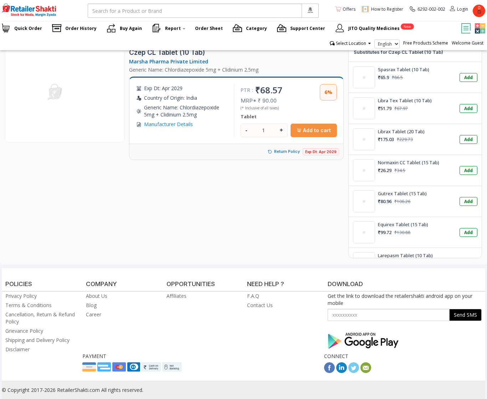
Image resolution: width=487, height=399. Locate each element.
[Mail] (365, 371)
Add (468, 77)
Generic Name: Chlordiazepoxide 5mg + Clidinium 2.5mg (193, 69)
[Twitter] (353, 371)
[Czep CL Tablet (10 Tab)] (55, 134)
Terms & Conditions (28, 305)
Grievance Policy (24, 330)
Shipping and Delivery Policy (37, 340)
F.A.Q (253, 295)
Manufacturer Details (168, 124)
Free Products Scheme (425, 43)
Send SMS (465, 314)
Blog (91, 305)
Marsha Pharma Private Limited (168, 61)
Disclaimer (17, 349)
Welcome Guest (467, 43)
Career (93, 314)
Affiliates (176, 295)
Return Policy (287, 151)
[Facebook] (329, 371)
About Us (96, 295)
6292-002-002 (431, 9)
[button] (479, 23)
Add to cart (316, 130)
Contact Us (260, 305)
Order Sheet (209, 28)
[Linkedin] (341, 371)
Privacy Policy (21, 295)
